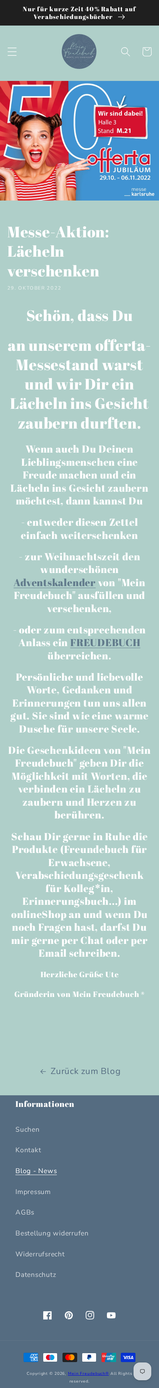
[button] (12, 51)
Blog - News (36, 1170)
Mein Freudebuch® (88, 1373)
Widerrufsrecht (40, 1254)
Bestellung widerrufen (52, 1233)
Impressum (33, 1191)
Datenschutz (35, 1274)
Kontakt (28, 1150)
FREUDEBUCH (105, 642)
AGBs (24, 1212)
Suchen (27, 1129)
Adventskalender (55, 582)
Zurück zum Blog (85, 1071)
